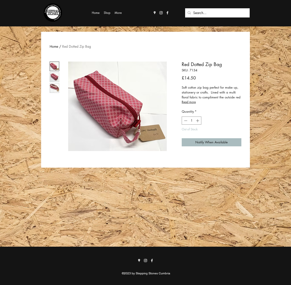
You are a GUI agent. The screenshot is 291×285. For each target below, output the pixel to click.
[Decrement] (185, 121)
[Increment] (198, 121)
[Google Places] (155, 13)
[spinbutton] (191, 121)
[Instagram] (161, 13)
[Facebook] (167, 13)
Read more (189, 102)
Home (54, 46)
